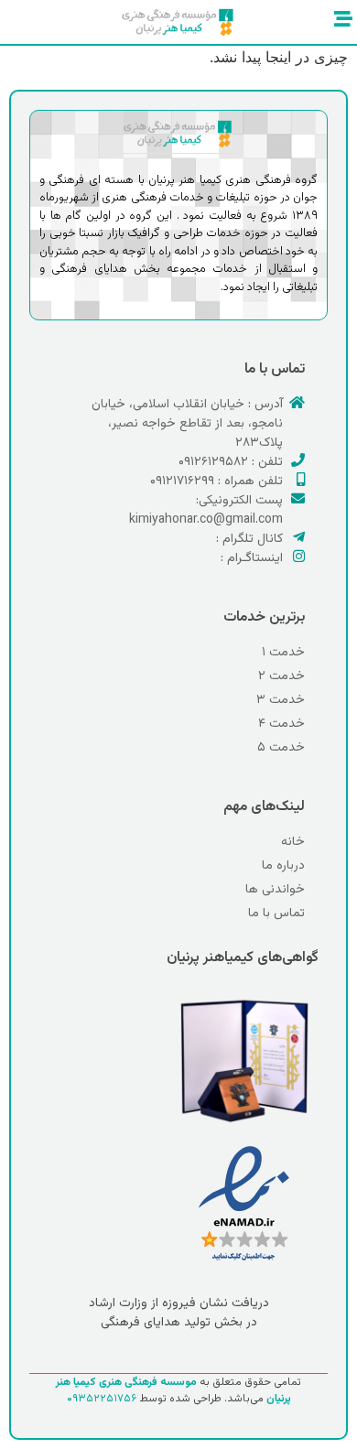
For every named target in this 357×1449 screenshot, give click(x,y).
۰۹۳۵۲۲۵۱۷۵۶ (101, 1398)
